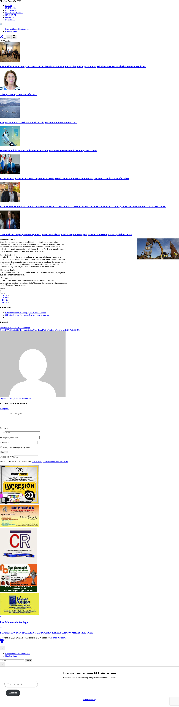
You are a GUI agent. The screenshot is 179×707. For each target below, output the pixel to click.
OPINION (9, 17)
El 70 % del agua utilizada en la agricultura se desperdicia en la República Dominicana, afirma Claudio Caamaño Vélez (64, 178)
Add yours (4, 408)
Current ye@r (6, 457)
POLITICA (10, 20)
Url (1, 442)
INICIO (8, 5)
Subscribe (13, 693)
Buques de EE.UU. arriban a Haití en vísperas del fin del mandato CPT (38, 122)
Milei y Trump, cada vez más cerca (18, 94)
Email (2, 437)
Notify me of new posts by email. (17, 447)
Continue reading (89, 700)
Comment (4, 428)
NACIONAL (11, 15)
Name (2, 433)
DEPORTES (10, 8)
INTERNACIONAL (14, 13)
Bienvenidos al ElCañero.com (17, 29)
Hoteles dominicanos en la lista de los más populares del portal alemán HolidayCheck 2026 (48, 150)
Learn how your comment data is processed (50, 461)
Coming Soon (11, 31)
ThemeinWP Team (58, 638)
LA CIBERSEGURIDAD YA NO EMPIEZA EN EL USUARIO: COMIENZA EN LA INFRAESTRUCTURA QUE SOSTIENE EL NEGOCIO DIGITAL (83, 206)
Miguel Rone (5, 398)
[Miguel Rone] (33, 396)
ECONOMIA (11, 10)
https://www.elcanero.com (22, 398)
